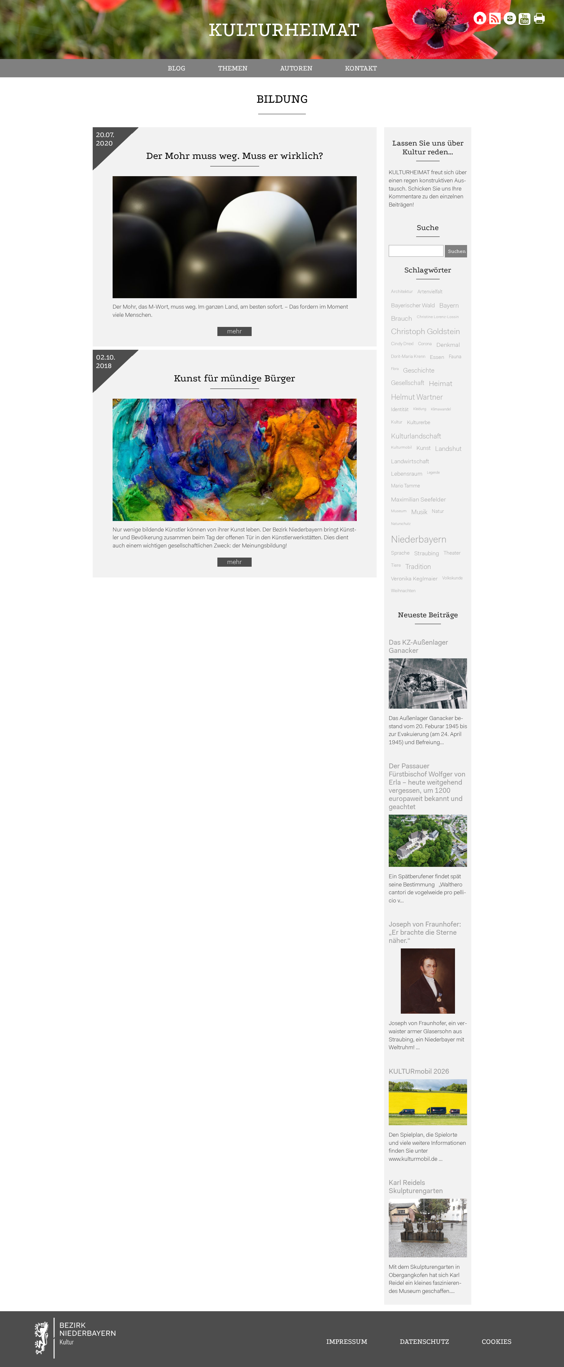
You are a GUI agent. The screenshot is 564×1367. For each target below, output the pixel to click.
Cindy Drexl (402, 344)
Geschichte (418, 371)
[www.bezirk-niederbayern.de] (75, 1339)
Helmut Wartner (417, 398)
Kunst (423, 448)
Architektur (402, 292)
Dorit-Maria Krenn (408, 357)
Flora (395, 369)
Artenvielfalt (430, 292)
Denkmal (448, 345)
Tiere (396, 565)
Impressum (346, 1341)
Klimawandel (441, 409)
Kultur (396, 422)
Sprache (400, 553)
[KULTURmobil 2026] (428, 1124)
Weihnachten (403, 591)
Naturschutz (401, 524)
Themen (232, 68)
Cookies (496, 1341)
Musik (419, 513)
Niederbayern (418, 540)
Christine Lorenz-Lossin (438, 317)
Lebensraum (406, 474)
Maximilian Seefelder (418, 500)
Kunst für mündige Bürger (234, 378)
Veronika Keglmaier (414, 579)
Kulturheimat (284, 29)
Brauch (401, 318)
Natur (438, 511)
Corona (425, 344)
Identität (400, 409)
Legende (433, 473)
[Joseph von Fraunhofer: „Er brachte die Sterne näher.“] (428, 1012)
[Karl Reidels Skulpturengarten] (428, 1256)
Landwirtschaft (410, 462)
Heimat (440, 384)
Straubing (426, 554)
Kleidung (419, 409)
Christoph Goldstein (425, 332)
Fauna (455, 357)
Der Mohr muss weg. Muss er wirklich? (234, 155)
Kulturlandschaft (416, 436)
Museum (399, 511)
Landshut (448, 449)
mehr (234, 332)
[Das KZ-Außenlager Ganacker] (428, 707)
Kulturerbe (418, 422)
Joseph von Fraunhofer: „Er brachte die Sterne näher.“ (425, 933)
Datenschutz (424, 1341)
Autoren (296, 68)
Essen (437, 357)
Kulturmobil (401, 448)
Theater (452, 553)
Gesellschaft (407, 383)
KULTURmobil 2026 (419, 1071)
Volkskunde (452, 578)
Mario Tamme (405, 486)
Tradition (418, 567)
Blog (176, 68)
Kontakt (361, 68)
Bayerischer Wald (413, 306)
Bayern (449, 306)
